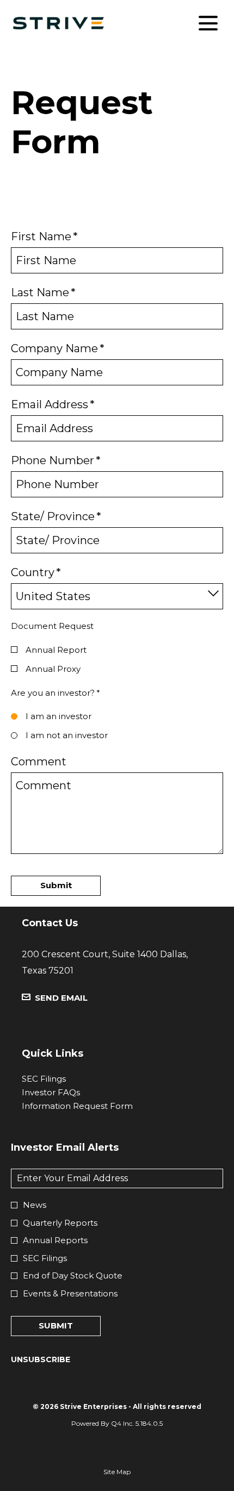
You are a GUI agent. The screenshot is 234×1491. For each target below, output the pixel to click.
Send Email (61, 998)
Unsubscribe (40, 1359)
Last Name (43, 292)
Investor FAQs (68, 1092)
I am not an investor (67, 735)
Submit (56, 1325)
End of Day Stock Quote (72, 1275)
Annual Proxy (53, 669)
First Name (44, 236)
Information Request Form (94, 1106)
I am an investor (58, 716)
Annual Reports (55, 1240)
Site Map (117, 1473)
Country (36, 572)
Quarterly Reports (60, 1223)
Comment (38, 761)
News (34, 1205)
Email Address (53, 404)
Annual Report (56, 650)
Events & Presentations (70, 1293)
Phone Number (56, 460)
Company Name (57, 348)
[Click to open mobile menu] (208, 23)
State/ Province (56, 516)
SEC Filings (61, 1079)
